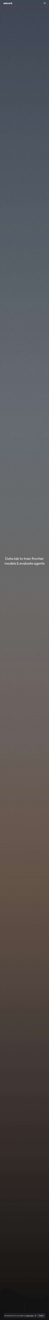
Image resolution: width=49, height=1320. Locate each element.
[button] (44, 3)
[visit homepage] (8, 3)
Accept (41, 1315)
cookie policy (30, 1315)
